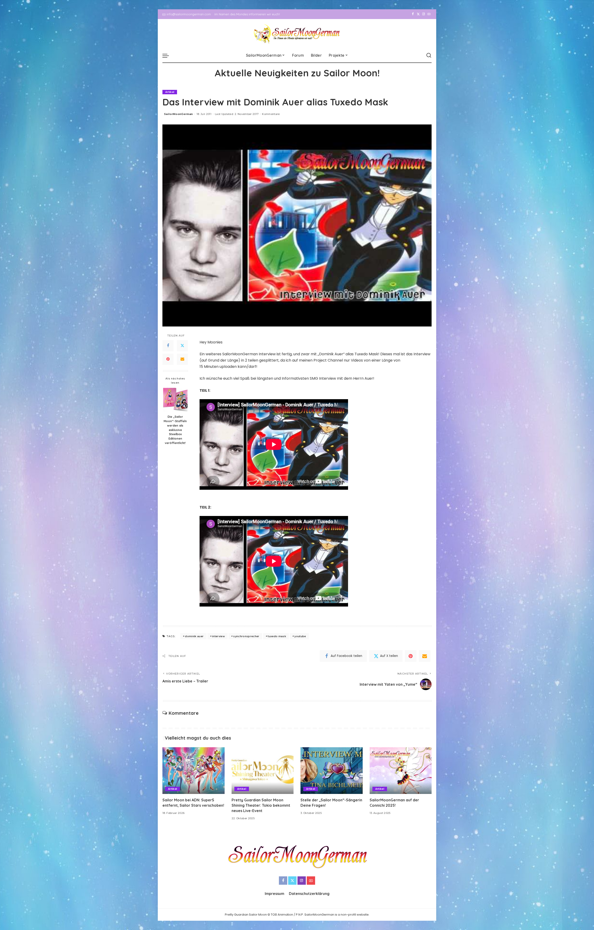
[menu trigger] (168, 55)
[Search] (429, 55)
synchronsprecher (246, 636)
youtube (300, 636)
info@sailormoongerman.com (189, 14)
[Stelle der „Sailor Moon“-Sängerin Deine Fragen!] (331, 770)
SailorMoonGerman (178, 114)
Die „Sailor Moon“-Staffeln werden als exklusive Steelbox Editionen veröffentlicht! (175, 430)
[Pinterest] (168, 359)
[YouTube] (429, 14)
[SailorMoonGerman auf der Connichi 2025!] (401, 770)
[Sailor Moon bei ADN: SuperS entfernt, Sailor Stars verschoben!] (193, 770)
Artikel (169, 92)
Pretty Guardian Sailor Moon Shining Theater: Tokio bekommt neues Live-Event (261, 805)
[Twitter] (418, 14)
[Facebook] (413, 14)
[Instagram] (423, 14)
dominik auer (194, 636)
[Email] (182, 359)
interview (218, 636)
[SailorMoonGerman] (297, 34)
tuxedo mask (277, 636)
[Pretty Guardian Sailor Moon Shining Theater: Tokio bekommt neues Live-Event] (263, 770)
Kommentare (271, 114)
